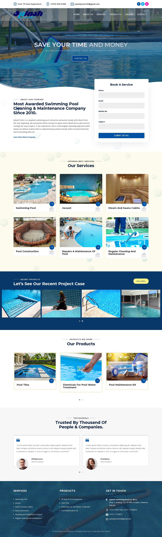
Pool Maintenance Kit (69, 510)
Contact (142, 14)
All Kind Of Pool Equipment (71, 499)
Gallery (129, 14)
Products (115, 14)
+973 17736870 (130, 510)
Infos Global (105, 531)
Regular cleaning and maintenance (28, 518)
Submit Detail (121, 135)
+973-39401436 (116, 510)
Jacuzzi (17, 503)
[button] (2, 48)
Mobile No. (103, 111)
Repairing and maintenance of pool (28, 514)
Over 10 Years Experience (29, 4)
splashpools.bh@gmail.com (87, 4)
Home (77, 14)
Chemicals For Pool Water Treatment (75, 507)
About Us (88, 14)
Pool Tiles (65, 503)
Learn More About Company (24, 137)
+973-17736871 (116, 514)
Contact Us (80, 58)
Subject (102, 122)
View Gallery (141, 281)
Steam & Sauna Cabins (24, 507)
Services (101, 14)
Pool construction (22, 510)
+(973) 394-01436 (58, 4)
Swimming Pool (21, 499)
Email (101, 101)
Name (101, 90)
